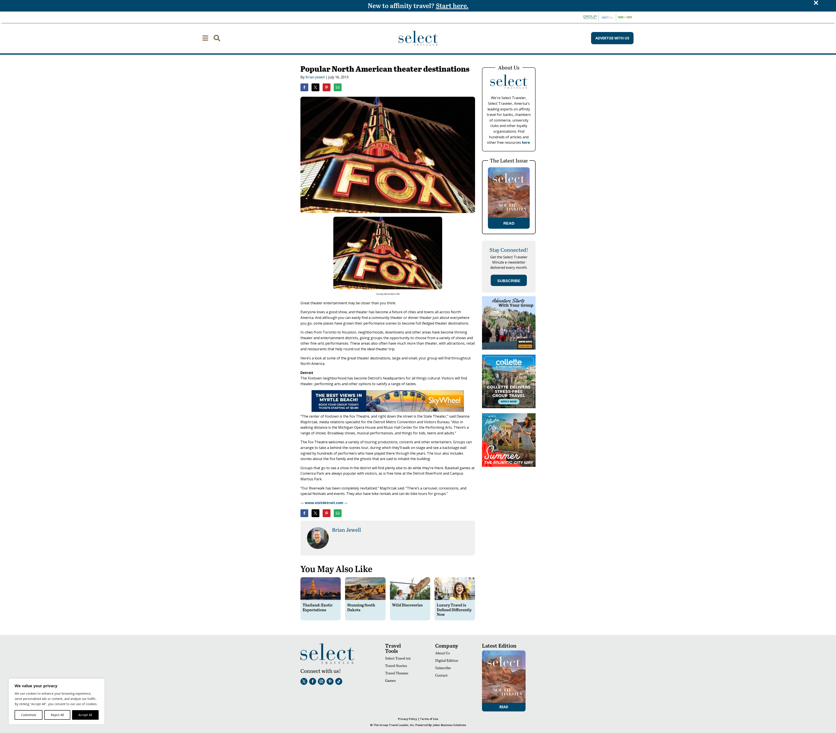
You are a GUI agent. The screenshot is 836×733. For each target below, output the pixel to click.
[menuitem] (205, 38)
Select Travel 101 (398, 658)
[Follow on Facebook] (312, 681)
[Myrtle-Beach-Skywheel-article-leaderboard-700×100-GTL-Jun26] (388, 410)
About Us (442, 653)
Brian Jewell (315, 77)
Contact (441, 675)
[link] (304, 87)
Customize (28, 715)
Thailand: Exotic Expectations (318, 607)
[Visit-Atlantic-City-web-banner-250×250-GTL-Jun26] (509, 466)
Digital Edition (446, 660)
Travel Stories (396, 665)
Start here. (452, 5)
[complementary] (56, 701)
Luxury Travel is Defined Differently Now (454, 609)
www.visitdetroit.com (324, 502)
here (526, 142)
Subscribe (443, 667)
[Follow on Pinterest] (330, 681)
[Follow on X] (303, 681)
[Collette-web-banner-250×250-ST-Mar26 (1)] (509, 407)
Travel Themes (396, 673)
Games (390, 680)
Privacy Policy (407, 719)
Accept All (85, 715)
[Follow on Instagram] (321, 681)
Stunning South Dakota (361, 607)
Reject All (57, 715)
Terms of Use (429, 719)
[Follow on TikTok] (338, 681)
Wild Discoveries (407, 605)
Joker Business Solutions (449, 725)
